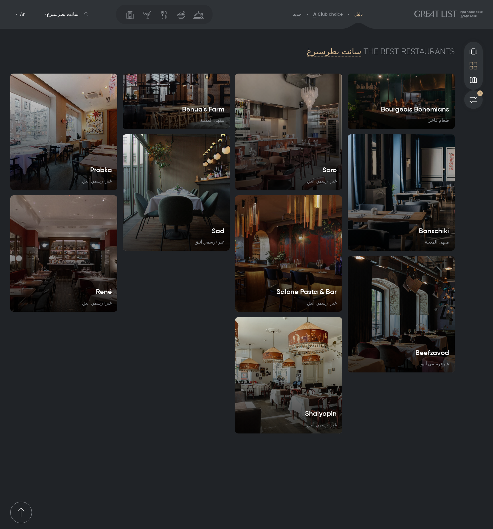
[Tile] (473, 65)
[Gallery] (473, 51)
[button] (86, 14)
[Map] (473, 80)
